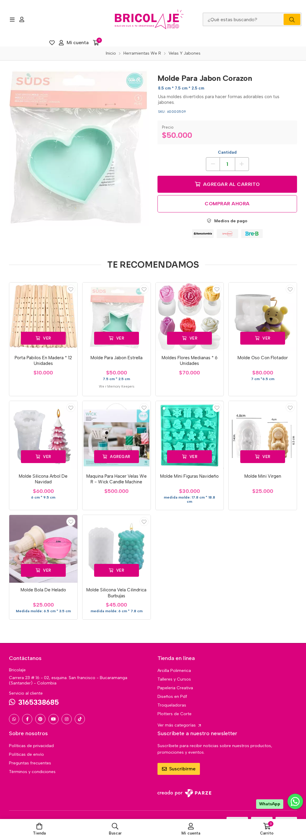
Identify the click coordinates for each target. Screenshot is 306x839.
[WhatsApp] (14, 719)
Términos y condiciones (32, 771)
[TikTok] (80, 719)
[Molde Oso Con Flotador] (263, 317)
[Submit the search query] (292, 19)
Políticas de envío (26, 754)
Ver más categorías (177, 725)
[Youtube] (53, 719)
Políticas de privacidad (31, 745)
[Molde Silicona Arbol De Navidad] (43, 435)
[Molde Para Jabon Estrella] (116, 317)
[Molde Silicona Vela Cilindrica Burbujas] (116, 549)
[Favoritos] (52, 42)
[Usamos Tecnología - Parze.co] (184, 793)
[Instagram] (67, 719)
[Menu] (12, 19)
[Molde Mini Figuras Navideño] (190, 435)
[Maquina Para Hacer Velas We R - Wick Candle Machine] (116, 435)
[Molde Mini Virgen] (263, 435)
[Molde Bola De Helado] (43, 549)
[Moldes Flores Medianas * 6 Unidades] (190, 317)
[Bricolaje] (149, 19)
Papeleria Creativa (175, 687)
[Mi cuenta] (21, 19)
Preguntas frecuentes (30, 763)
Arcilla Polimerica (174, 670)
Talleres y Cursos (174, 679)
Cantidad (227, 152)
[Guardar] (70, 289)
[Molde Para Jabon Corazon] (79, 148)
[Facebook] (27, 719)
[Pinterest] (40, 719)
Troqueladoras (171, 705)
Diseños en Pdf (172, 696)
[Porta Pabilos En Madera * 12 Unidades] (43, 317)
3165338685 (38, 702)
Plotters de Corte (174, 713)
